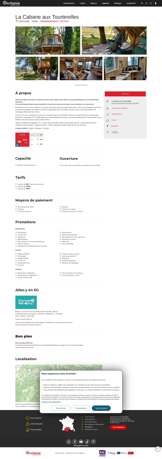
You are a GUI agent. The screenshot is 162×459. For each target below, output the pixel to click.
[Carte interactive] (146, 3)
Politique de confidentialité (51, 402)
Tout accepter (101, 408)
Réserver (125, 94)
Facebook (114, 126)
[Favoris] (151, 3)
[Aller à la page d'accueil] (11, 3)
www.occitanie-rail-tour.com (24, 347)
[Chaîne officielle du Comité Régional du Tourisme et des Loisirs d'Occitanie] (81, 441)
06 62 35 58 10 (117, 114)
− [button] (18, 370)
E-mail (114, 120)
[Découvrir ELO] (157, 448)
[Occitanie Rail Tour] (26, 308)
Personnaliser (81, 408)
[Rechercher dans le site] (142, 3)
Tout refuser (61, 408)
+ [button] (18, 367)
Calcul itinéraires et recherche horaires (28, 325)
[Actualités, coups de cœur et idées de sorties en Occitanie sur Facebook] (74, 441)
